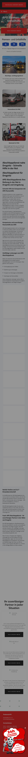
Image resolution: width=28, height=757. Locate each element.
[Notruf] (14, 741)
